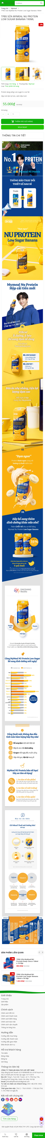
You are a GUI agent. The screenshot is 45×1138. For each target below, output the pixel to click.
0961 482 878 (32, 1084)
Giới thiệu (4, 1001)
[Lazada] (20, 1099)
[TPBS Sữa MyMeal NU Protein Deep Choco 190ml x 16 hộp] (8, 963)
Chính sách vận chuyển (9, 1024)
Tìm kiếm (4, 1053)
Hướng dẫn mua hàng (9, 1036)
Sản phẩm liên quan (12, 952)
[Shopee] (16, 1099)
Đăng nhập (5, 1056)
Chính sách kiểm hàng (9, 1019)
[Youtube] (11, 1099)
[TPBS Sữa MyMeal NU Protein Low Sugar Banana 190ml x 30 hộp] (8, 978)
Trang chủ (4, 8)
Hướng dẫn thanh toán (9, 1039)
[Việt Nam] (41, 1119)
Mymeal (14, 8)
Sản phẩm (4, 1004)
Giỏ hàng (4, 1062)
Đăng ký (4, 1059)
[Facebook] (3, 1099)
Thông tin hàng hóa (8, 1027)
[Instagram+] (7, 1099)
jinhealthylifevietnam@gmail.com (17, 1081)
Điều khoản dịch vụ (8, 1044)
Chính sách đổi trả (7, 1013)
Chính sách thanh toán (9, 1016)
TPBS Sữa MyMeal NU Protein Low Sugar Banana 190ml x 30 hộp (27, 976)
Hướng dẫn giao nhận (9, 1042)
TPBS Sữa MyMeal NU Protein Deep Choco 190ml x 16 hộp (27, 961)
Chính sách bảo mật (8, 1022)
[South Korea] (41, 1123)
